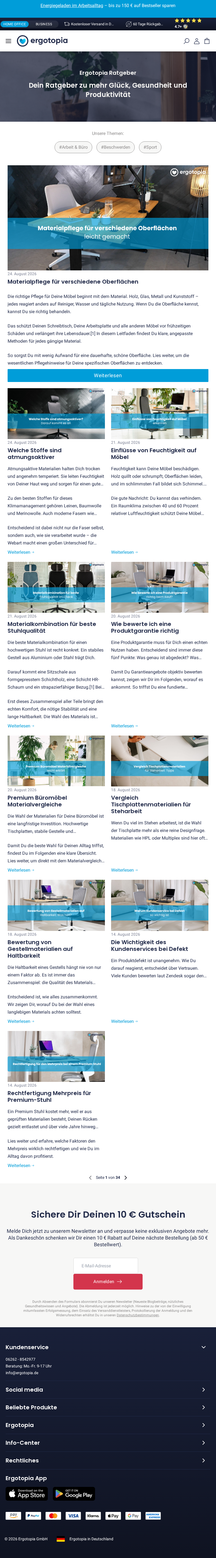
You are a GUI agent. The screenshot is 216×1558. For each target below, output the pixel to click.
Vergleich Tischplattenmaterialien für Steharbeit (151, 804)
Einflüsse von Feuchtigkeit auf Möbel (154, 453)
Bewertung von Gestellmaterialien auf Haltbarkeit (40, 949)
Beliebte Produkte (31, 1407)
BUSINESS (44, 24)
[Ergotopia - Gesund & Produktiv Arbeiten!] (42, 41)
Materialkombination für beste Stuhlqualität (52, 627)
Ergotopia (20, 1425)
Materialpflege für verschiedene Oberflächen (73, 282)
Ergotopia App (26, 1478)
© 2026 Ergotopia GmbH (26, 1539)
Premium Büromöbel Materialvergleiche (37, 801)
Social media (24, 1390)
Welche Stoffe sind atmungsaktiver (35, 453)
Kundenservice (27, 1347)
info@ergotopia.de (22, 1373)
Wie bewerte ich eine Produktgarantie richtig (145, 627)
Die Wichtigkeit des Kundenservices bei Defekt (149, 945)
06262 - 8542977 (20, 1359)
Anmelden (105, 1281)
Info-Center (23, 1443)
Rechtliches (22, 1460)
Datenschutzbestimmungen (138, 1315)
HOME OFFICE (14, 24)
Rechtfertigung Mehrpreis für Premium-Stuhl (49, 1096)
